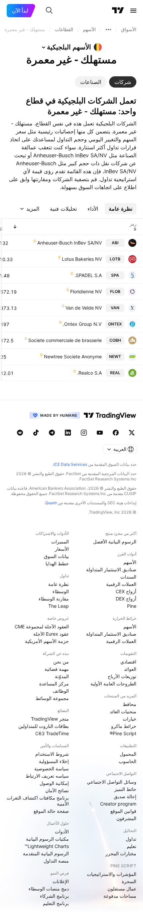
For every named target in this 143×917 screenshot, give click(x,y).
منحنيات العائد (123, 711)
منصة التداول (56, 861)
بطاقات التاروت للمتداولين (43, 726)
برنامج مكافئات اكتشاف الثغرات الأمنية (38, 801)
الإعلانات (61, 881)
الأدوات (62, 831)
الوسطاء (61, 591)
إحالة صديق (125, 796)
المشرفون (126, 818)
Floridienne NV (86, 291)
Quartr (51, 502)
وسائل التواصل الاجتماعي (111, 782)
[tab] (122, 82)
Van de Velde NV (84, 308)
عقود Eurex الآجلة (51, 634)
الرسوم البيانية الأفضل (114, 541)
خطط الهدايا (57, 563)
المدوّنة (62, 676)
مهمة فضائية (57, 669)
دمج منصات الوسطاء (49, 888)
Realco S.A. (89, 373)
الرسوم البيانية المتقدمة (46, 853)
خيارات (129, 719)
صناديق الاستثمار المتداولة (111, 569)
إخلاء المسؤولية (54, 761)
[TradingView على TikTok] (36, 432)
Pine (131, 606)
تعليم (131, 846)
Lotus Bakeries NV (82, 259)
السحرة (129, 881)
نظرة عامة (58, 584)
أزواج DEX (126, 598)
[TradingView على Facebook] (115, 432)
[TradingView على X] (131, 432)
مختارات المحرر (120, 853)
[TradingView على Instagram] (83, 432)
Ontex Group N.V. (82, 324)
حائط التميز (125, 789)
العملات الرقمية (121, 584)
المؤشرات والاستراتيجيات (111, 874)
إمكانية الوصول (54, 783)
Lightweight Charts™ (47, 846)
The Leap (58, 606)
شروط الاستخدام (52, 754)
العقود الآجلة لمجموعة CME (42, 626)
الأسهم (129, 562)
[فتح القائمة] (133, 10)
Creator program (118, 804)
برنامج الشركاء (54, 896)
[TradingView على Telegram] (52, 432)
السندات (128, 577)
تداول (131, 839)
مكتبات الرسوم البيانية (47, 839)
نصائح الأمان (57, 790)
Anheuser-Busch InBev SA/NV (69, 243)
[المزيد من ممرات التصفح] (108, 30)
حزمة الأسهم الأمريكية (47, 641)
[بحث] (49, 10)
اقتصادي (128, 662)
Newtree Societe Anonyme (73, 356)
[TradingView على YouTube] (99, 432)
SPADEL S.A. (88, 275)
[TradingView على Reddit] (20, 432)
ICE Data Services (70, 464)
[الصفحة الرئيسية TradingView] (118, 10)
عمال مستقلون (121, 888)
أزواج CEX (126, 591)
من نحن (61, 662)
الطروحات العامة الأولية (113, 683)
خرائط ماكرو (123, 726)
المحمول (128, 754)
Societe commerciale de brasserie (65, 340)
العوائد (130, 669)
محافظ (129, 704)
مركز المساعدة (54, 683)
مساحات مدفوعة (119, 896)
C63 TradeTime (52, 733)
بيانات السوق (56, 556)
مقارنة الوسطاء (54, 598)
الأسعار (62, 549)
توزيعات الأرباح (122, 676)
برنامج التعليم (56, 903)
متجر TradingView (50, 719)
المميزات (60, 541)
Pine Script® (123, 733)
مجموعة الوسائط (52, 698)
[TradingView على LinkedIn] (67, 432)
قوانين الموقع (123, 811)
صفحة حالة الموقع (51, 811)
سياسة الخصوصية (51, 768)
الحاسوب (127, 761)
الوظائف (61, 691)
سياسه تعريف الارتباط (47, 776)
